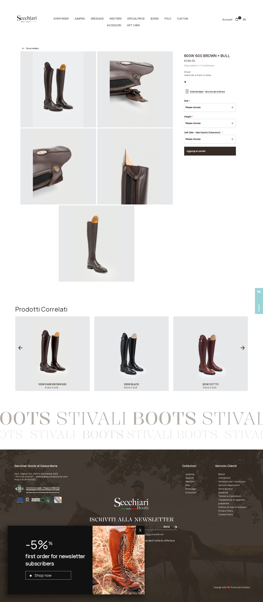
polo (168, 18)
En (244, 19)
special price (136, 18)
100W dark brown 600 (52, 384)
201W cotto (210, 384)
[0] (237, 19)
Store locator (225, 488)
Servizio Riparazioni (229, 485)
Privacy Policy (145, 534)
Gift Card (133, 25)
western (115, 18)
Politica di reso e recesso (232, 507)
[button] (20, 347)
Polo (187, 485)
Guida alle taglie (196, 91)
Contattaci (224, 477)
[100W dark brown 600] (52, 354)
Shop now (43, 575)
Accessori (190, 492)
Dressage (190, 488)
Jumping (189, 474)
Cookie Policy (225, 514)
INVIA (167, 527)
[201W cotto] (211, 354)
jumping (79, 18)
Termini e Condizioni (229, 496)
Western (190, 481)
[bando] (47, 494)
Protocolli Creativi (240, 587)
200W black (131, 384)
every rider (61, 18)
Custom (189, 477)
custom (182, 18)
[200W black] (131, 354)
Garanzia (223, 492)
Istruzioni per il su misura (231, 481)
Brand (221, 474)
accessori (114, 25)
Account (227, 19)
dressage (97, 18)
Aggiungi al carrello (196, 151)
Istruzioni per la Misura (215, 91)
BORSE (155, 18)
